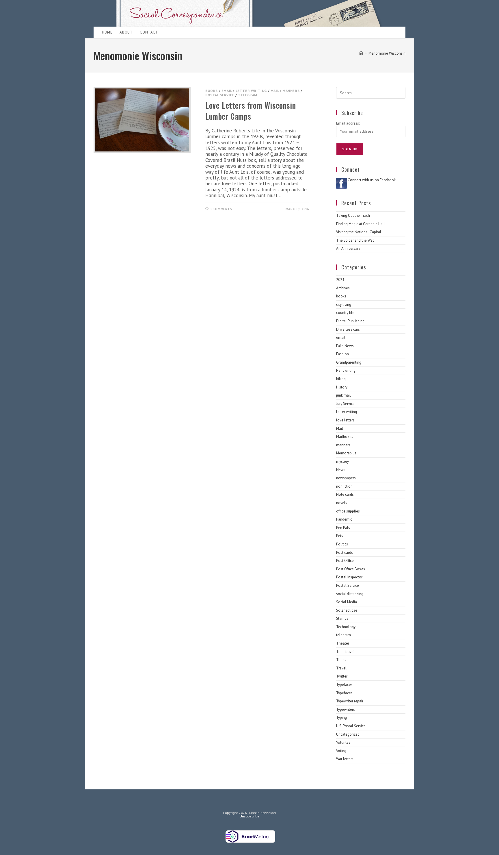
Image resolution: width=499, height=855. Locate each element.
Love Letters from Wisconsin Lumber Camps (250, 110)
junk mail (343, 395)
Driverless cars (348, 329)
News (340, 469)
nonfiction (344, 486)
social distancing (349, 593)
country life (345, 312)
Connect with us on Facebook (372, 179)
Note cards (345, 494)
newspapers (346, 477)
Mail (275, 90)
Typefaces (344, 684)
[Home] (361, 53)
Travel (341, 668)
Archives (343, 288)
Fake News (345, 345)
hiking (341, 378)
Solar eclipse (346, 610)
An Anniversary (348, 248)
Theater (342, 643)
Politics (342, 544)
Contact (149, 32)
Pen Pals (343, 527)
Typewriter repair (349, 701)
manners (290, 90)
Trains (341, 659)
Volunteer (344, 742)
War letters (344, 758)
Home (107, 32)
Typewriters (345, 709)
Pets (339, 535)
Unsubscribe (249, 816)
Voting (341, 750)
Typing (341, 717)
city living (343, 304)
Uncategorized (348, 734)
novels (341, 502)
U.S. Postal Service (351, 725)
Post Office (345, 560)
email (226, 90)
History (341, 387)
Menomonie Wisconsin (386, 53)
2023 (340, 279)
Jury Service (345, 403)
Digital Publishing (350, 321)
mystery (342, 461)
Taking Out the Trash (353, 215)
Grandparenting (348, 362)
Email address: (348, 123)
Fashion (342, 353)
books (211, 90)
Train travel (345, 651)
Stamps (342, 618)
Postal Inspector (349, 577)
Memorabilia (346, 453)
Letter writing (251, 90)
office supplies (348, 511)
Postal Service (219, 95)
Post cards (344, 552)
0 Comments (221, 209)
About (126, 32)
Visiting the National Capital (358, 232)
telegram (247, 95)
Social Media (346, 601)
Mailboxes (344, 436)
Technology (345, 626)
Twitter (341, 676)
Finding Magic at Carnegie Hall (360, 223)
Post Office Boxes (350, 569)
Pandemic (344, 519)
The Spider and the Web (355, 240)
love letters (345, 420)
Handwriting (345, 370)
